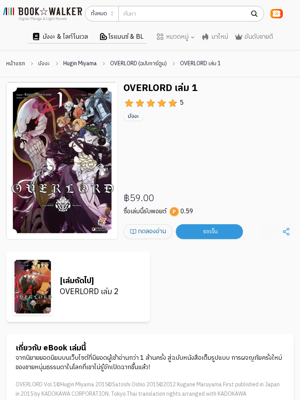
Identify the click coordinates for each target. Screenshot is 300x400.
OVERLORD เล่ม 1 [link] (200, 64)
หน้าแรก (15, 64)
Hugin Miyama (80, 64)
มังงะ (44, 64)
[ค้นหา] (254, 13)
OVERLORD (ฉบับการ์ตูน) (138, 64)
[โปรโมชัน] (276, 13)
